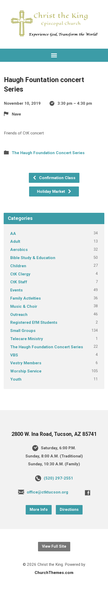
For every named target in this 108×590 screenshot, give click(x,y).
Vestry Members (25, 363)
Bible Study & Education (32, 257)
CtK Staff (18, 282)
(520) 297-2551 (58, 478)
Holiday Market (51, 191)
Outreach (19, 314)
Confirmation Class (56, 177)
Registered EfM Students (33, 322)
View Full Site (54, 546)
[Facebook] (87, 492)
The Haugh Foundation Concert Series (48, 152)
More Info (39, 509)
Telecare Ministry (26, 338)
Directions (69, 509)
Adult (15, 241)
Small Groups (23, 330)
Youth (15, 379)
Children (18, 266)
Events (16, 290)
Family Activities (25, 298)
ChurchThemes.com (54, 572)
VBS (14, 355)
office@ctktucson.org (47, 492)
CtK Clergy (20, 274)
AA (13, 233)
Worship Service (25, 371)
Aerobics (19, 249)
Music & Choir (23, 306)
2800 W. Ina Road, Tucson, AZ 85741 (54, 434)
